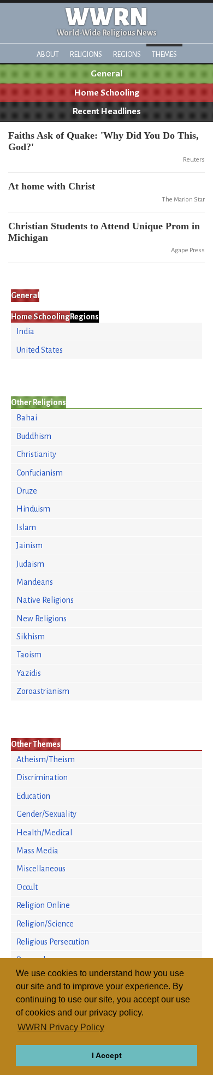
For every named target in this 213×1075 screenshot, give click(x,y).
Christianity (36, 454)
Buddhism (33, 436)
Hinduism (33, 508)
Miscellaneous (41, 868)
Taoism (29, 654)
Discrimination (42, 777)
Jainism (29, 545)
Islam (26, 527)
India (25, 331)
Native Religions (45, 600)
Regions (127, 54)
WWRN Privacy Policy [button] (60, 1027)
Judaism (30, 564)
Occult (27, 887)
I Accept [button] (107, 1055)
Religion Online (43, 905)
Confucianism (39, 472)
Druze (26, 490)
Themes (164, 54)
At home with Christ (51, 186)
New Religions (41, 618)
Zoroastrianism (42, 691)
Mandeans (34, 582)
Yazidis (28, 673)
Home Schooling (106, 93)
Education (33, 796)
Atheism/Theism (45, 759)
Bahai (26, 417)
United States (39, 350)
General (106, 74)
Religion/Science (45, 923)
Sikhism (30, 636)
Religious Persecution (52, 941)
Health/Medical (44, 832)
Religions (86, 54)
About (48, 54)
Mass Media (37, 850)
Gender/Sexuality (46, 814)
